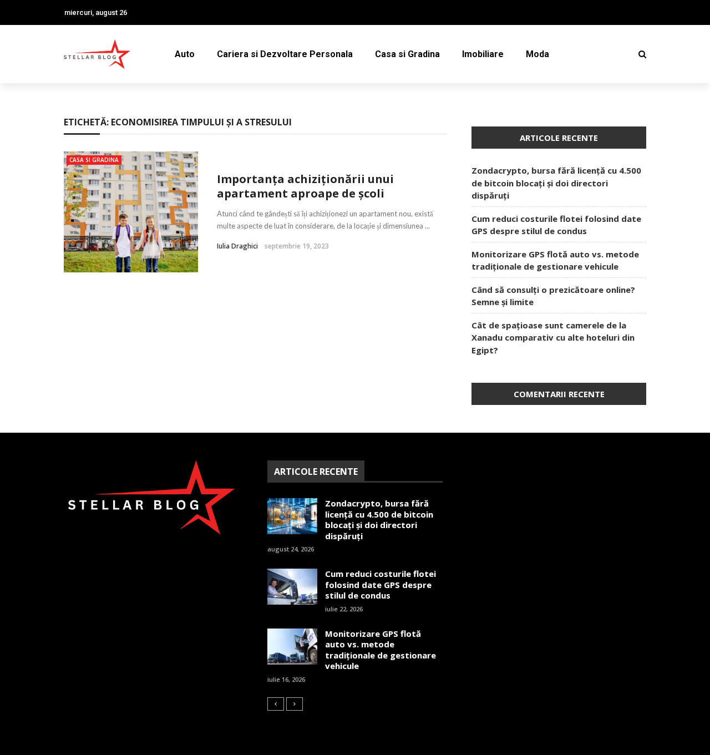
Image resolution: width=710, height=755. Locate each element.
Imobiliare (483, 54)
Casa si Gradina (407, 54)
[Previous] (275, 704)
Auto (185, 54)
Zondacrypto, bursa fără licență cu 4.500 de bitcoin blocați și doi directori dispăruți (556, 183)
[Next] (294, 704)
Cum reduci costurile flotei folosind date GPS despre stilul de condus (380, 584)
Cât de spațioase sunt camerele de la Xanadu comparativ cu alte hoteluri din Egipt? (553, 338)
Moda (537, 54)
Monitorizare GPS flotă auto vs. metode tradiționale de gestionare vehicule (380, 650)
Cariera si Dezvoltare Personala (285, 54)
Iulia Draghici (237, 246)
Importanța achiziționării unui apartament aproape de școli (305, 186)
